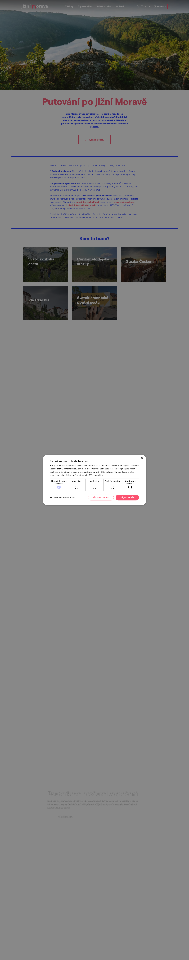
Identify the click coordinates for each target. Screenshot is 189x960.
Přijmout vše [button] (127, 497)
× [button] (142, 458)
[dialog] (94, 480)
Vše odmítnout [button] (101, 497)
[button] (63, 497)
